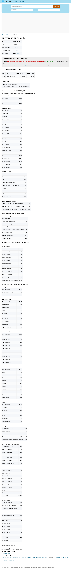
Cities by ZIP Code (19, 1)
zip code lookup (28, 65)
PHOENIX (4, 557)
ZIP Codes (8, 1)
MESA (22, 557)
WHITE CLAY (59, 557)
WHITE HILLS (66, 557)
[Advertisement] (35, 23)
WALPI (33, 557)
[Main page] (3, 1)
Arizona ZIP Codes (6, 553)
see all (16, 47)
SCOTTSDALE (16, 557)
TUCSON (9, 557)
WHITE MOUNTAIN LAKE (8, 560)
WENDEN (44, 557)
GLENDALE (28, 557)
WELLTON (38, 557)
